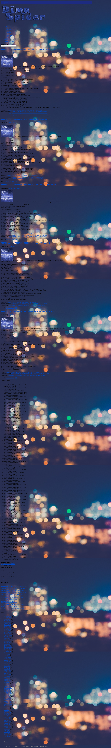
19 (5, 574)
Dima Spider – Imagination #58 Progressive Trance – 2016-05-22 (28, 185)
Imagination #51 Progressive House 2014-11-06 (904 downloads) (23, 302)
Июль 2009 (7, 729)
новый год (23, 608)
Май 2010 (6, 720)
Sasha (5, 606)
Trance (9, 29)
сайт (1, 609)
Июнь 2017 (7, 666)
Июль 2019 (7, 644)
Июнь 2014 (7, 683)
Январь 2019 (7, 648)
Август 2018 (7, 652)
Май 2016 (6, 673)
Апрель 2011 (7, 717)
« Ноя (2, 579)
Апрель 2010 (7, 721)
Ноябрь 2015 (7, 676)
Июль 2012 (7, 707)
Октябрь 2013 (7, 692)
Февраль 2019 (8, 647)
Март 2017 (7, 669)
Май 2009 (6, 730)
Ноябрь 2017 (7, 661)
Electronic (10, 35)
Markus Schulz (20, 596)
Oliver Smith (10, 597)
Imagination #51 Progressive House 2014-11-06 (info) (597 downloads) (29, 303)
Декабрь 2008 (7, 735)
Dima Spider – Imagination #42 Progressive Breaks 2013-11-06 (27, 311)
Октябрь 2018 (7, 651)
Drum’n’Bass (10, 34)
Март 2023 (7, 623)
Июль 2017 (7, 664)
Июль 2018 (7, 654)
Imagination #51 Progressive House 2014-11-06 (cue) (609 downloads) (27, 305)
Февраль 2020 (8, 639)
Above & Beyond (9, 586)
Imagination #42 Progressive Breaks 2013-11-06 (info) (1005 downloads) (30, 373)
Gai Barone (9, 594)
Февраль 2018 (8, 658)
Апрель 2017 (7, 667)
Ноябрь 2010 (7, 718)
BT (23, 590)
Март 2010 (7, 723)
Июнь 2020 (7, 638)
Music (5, 28)
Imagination (21, 594)
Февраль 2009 (8, 733)
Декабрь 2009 (7, 726)
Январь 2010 (7, 724)
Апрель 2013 (7, 696)
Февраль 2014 (8, 688)
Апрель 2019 (7, 645)
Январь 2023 (7, 625)
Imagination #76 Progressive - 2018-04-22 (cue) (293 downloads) (25, 178)
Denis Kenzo (19, 592)
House (8, 31)
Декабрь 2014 (7, 680)
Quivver (20, 604)
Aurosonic (19, 590)
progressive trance (9, 604)
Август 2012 (7, 705)
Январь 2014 (7, 689)
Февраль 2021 (8, 632)
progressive (5, 599)
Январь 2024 (7, 620)
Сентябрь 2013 (8, 694)
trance (15, 606)
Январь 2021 (7, 633)
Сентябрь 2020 (8, 635)
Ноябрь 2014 (7, 682)
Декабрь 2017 (7, 660)
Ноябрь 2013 (7, 691)
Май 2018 (6, 655)
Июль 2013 (7, 695)
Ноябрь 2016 (7, 672)
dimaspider (25, 592)
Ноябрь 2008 (7, 736)
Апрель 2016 (7, 674)
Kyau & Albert (13, 596)
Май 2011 (6, 715)
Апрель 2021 (7, 630)
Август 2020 (7, 636)
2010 (2, 586)
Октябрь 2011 (7, 713)
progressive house (9, 601)
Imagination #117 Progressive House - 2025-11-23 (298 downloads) (24, 110)
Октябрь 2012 (7, 702)
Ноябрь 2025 (7, 617)
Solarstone (9, 606)
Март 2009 (7, 732)
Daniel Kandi (3, 592)
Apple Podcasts (10, 115)
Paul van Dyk (19, 597)
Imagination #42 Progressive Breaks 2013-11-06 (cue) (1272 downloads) (26, 375)
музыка (19, 608)
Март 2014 (7, 686)
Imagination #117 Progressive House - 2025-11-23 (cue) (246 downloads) (28, 113)
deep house (12, 592)
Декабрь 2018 (7, 650)
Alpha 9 (14, 588)
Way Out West (14, 608)
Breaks (9, 32)
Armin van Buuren (10, 590)
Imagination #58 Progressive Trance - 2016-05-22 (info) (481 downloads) (30, 235)
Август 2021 (7, 629)
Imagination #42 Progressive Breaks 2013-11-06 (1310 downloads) (23, 372)
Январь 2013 (7, 699)
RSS (16, 115)
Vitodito (2, 608)
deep (7, 592)
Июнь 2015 (7, 677)
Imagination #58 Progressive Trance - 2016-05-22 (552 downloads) (24, 233)
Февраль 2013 (8, 698)
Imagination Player (9, 41)
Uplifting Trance (21, 606)
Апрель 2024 (7, 619)
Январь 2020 (7, 641)
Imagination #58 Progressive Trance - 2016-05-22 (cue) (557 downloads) (27, 236)
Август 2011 (7, 714)
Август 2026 (7, 616)
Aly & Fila (19, 588)
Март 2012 (7, 711)
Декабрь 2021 (7, 628)
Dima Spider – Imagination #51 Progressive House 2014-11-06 (27, 243)
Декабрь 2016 (7, 670)
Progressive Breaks (13, 599)
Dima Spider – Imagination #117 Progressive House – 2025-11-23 (28, 49)
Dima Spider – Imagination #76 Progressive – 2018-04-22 (25, 119)
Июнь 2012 (7, 708)
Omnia (14, 597)
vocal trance (7, 608)
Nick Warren (5, 597)
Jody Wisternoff (7, 596)
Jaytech (2, 596)
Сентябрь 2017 (8, 663)
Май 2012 (6, 710)
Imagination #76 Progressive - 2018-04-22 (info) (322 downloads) (28, 177)
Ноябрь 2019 (7, 642)
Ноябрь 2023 (7, 622)
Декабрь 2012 (7, 701)
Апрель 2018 (7, 657)
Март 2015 (7, 679)
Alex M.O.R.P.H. (8, 588)
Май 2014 (6, 685)
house (14, 594)
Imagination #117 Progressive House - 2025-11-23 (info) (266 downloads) (30, 111)
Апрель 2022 (7, 626)
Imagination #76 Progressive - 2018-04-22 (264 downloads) (22, 175)
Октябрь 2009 (7, 727)
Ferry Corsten (4, 594)
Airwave (18, 586)
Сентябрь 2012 (8, 704)
